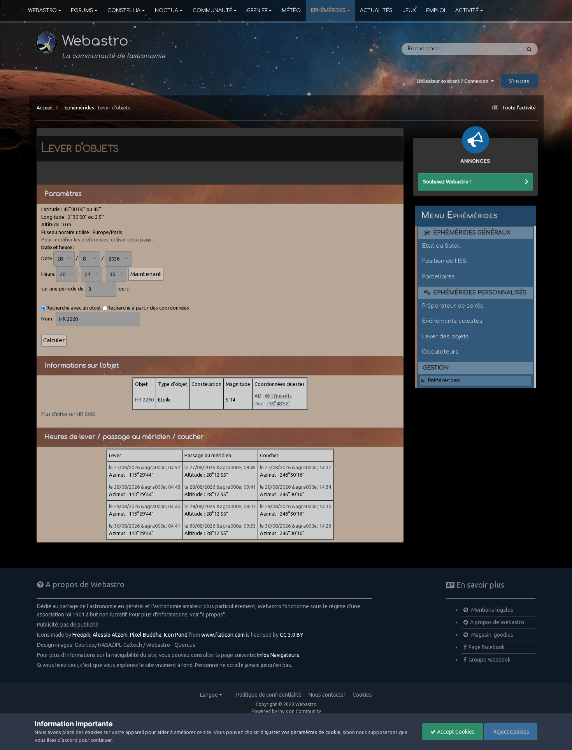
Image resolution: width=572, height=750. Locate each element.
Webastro (42, 10)
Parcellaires (438, 276)
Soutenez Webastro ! (447, 181)
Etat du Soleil (441, 246)
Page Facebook (486, 647)
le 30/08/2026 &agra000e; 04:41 (144, 525)
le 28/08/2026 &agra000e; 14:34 (295, 486)
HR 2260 (144, 399)
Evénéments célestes (452, 321)
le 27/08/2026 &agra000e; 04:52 (144, 467)
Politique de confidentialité (269, 695)
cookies (93, 732)
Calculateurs (440, 352)
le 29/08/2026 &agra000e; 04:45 (144, 506)
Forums (82, 10)
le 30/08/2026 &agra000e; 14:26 (295, 525)
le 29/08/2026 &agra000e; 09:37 (220, 506)
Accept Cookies (455, 732)
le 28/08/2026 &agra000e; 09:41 (220, 486)
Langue (209, 695)
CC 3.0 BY (292, 635)
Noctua (166, 10)
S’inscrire (519, 80)
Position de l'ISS (444, 261)
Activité (467, 10)
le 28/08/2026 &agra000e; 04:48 (144, 486)
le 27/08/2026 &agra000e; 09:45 (220, 467)
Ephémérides (328, 10)
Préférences (444, 380)
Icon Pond (176, 635)
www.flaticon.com (223, 635)
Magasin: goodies (491, 635)
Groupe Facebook (489, 660)
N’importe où (494, 49)
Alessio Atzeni (110, 635)
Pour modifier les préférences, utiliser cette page (96, 239)
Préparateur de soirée (453, 306)
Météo (291, 10)
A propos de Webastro (497, 622)
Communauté (212, 10)
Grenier (257, 10)
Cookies (362, 695)
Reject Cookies (510, 732)
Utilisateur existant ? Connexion (454, 81)
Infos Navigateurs (278, 655)
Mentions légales (491, 610)
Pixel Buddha (145, 635)
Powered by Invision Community (286, 711)
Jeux (409, 10)
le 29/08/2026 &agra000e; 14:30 (295, 506)
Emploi (435, 10)
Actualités (376, 10)
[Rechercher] (529, 49)
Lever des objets (445, 336)
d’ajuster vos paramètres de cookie (300, 732)
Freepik (81, 635)
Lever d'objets (114, 107)
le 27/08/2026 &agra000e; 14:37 (295, 467)
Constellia (123, 10)
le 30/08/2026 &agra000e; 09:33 (220, 525)
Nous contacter (327, 695)
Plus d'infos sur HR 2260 (68, 414)
